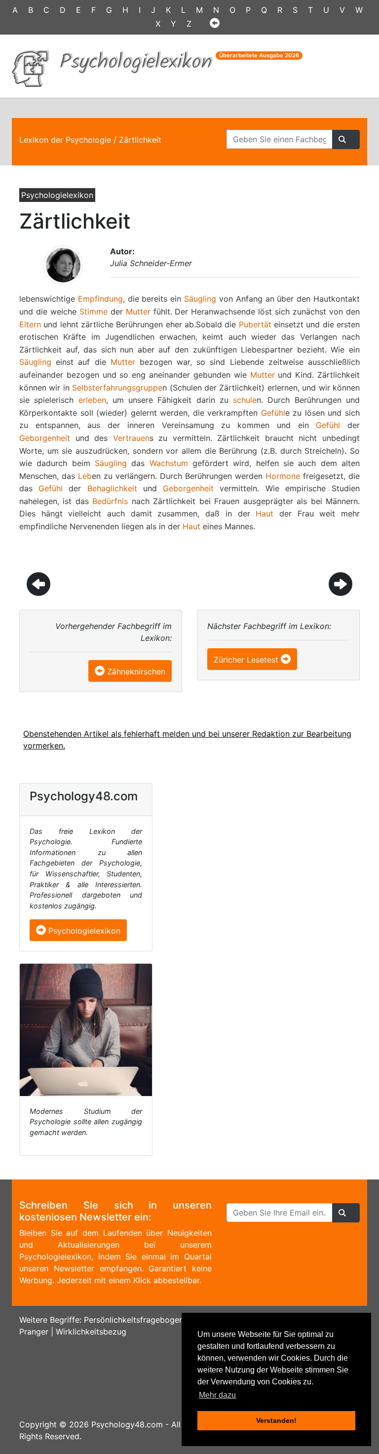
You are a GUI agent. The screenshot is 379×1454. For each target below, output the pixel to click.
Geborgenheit (44, 438)
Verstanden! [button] (276, 1420)
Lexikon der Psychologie (65, 140)
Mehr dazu (217, 1395)
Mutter (138, 311)
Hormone (282, 476)
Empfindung (100, 299)
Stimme (93, 311)
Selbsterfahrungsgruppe (117, 388)
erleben (92, 400)
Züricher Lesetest (246, 660)
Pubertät (255, 324)
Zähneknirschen (136, 671)
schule (245, 400)
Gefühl (273, 413)
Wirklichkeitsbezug (91, 1331)
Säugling (200, 299)
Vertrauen (131, 438)
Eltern (30, 324)
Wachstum (169, 463)
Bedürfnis (110, 501)
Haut (264, 513)
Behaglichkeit (112, 488)
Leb (85, 476)
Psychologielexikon (83, 931)
